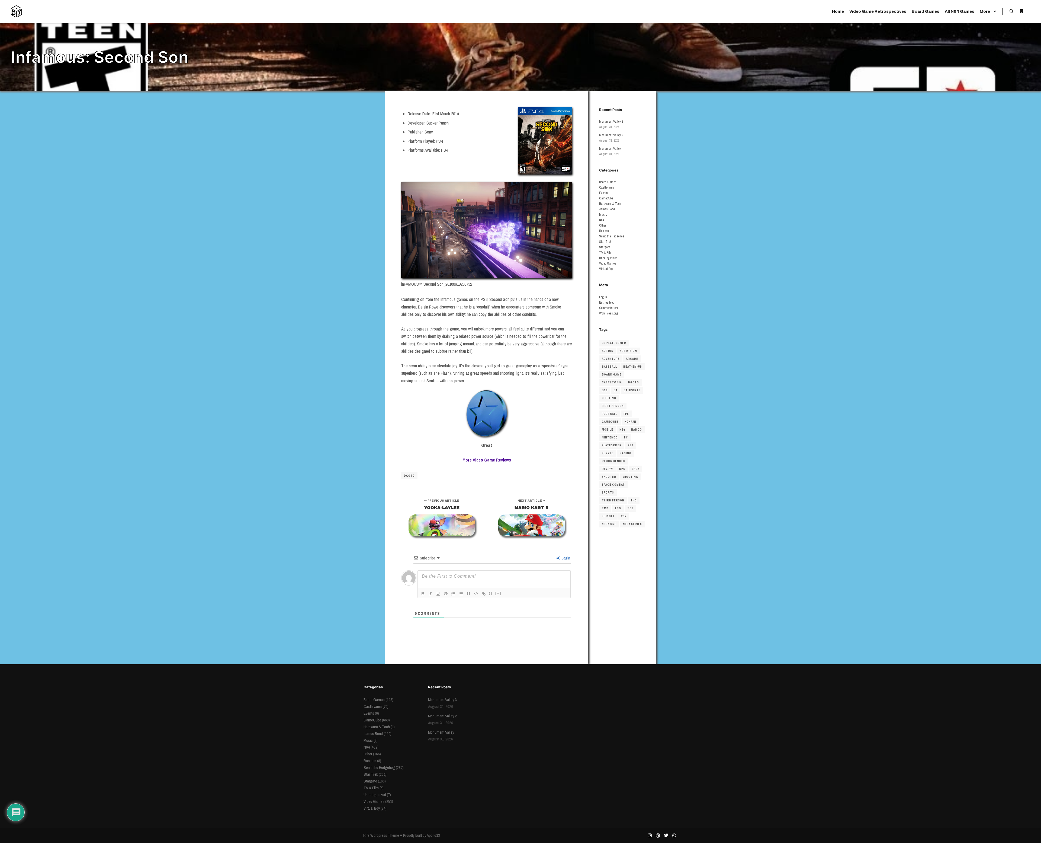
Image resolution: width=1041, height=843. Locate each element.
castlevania (612, 382)
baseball (609, 366)
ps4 (630, 445)
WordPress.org (608, 313)
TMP (605, 508)
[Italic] (430, 593)
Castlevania (606, 187)
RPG (622, 469)
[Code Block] (476, 593)
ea (616, 390)
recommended (613, 461)
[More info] (1021, 11)
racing (625, 453)
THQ (634, 500)
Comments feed (609, 308)
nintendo (610, 437)
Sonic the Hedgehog (611, 236)
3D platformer (614, 343)
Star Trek (605, 242)
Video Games (607, 263)
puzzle (607, 453)
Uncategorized (608, 258)
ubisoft (608, 516)
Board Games (607, 182)
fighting (609, 398)
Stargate (604, 247)
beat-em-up (632, 366)
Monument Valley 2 (611, 135)
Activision (628, 351)
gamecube (610, 422)
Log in (603, 297)
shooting (630, 477)
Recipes (604, 231)
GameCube (606, 198)
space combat (613, 484)
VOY (623, 516)
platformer (612, 445)
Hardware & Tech (610, 204)
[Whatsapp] (674, 835)
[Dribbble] (657, 835)
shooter (609, 477)
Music (603, 214)
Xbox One (609, 524)
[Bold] (423, 593)
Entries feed (606, 302)
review (607, 469)
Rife (366, 835)
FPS (626, 414)
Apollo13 (433, 835)
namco (636, 429)
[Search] (1011, 11)
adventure (611, 359)
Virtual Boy (606, 269)
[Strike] (445, 593)
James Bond (607, 209)
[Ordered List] (453, 593)
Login (565, 558)
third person (613, 500)
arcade (632, 359)
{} (491, 593)
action (607, 351)
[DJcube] (16, 11)
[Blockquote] (468, 593)
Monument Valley (610, 149)
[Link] (483, 593)
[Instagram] (649, 835)
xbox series (632, 524)
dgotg (409, 476)
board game (612, 374)
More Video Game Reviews (486, 460)
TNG (618, 508)
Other (602, 225)
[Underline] (438, 593)
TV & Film (605, 252)
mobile (607, 429)
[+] (498, 593)
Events (603, 193)
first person (613, 406)
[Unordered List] (461, 593)
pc (626, 437)
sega (636, 469)
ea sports (632, 390)
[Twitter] (666, 835)
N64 (601, 220)
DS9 (605, 390)
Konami (630, 422)
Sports (608, 492)
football (609, 414)
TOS (630, 508)
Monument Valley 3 (611, 121)
